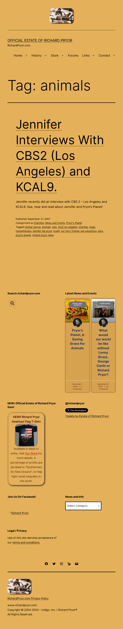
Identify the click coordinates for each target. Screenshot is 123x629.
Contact (104, 55)
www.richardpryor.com (22, 605)
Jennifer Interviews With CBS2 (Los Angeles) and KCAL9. (60, 155)
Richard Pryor (20, 513)
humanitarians (24, 231)
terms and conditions (25, 542)
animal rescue (33, 226)
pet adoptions (89, 231)
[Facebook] (46, 563)
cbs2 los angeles (67, 226)
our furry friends (70, 231)
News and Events (55, 222)
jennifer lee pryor (42, 231)
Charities (39, 222)
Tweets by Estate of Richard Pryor (87, 416)
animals (46, 226)
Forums (73, 55)
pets (100, 231)
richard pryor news (43, 235)
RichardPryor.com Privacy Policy (28, 598)
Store (54, 55)
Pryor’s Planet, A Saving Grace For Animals (77, 339)
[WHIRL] (69, 563)
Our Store (31, 453)
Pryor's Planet (74, 222)
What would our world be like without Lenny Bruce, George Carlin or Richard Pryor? (103, 352)
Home (18, 55)
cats (54, 226)
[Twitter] (54, 563)
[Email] (76, 563)
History (37, 55)
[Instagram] (61, 563)
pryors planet (23, 235)
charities (83, 226)
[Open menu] (26, 55)
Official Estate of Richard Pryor (40, 40)
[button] (12, 303)
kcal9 (56, 231)
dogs (92, 226)
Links (86, 55)
